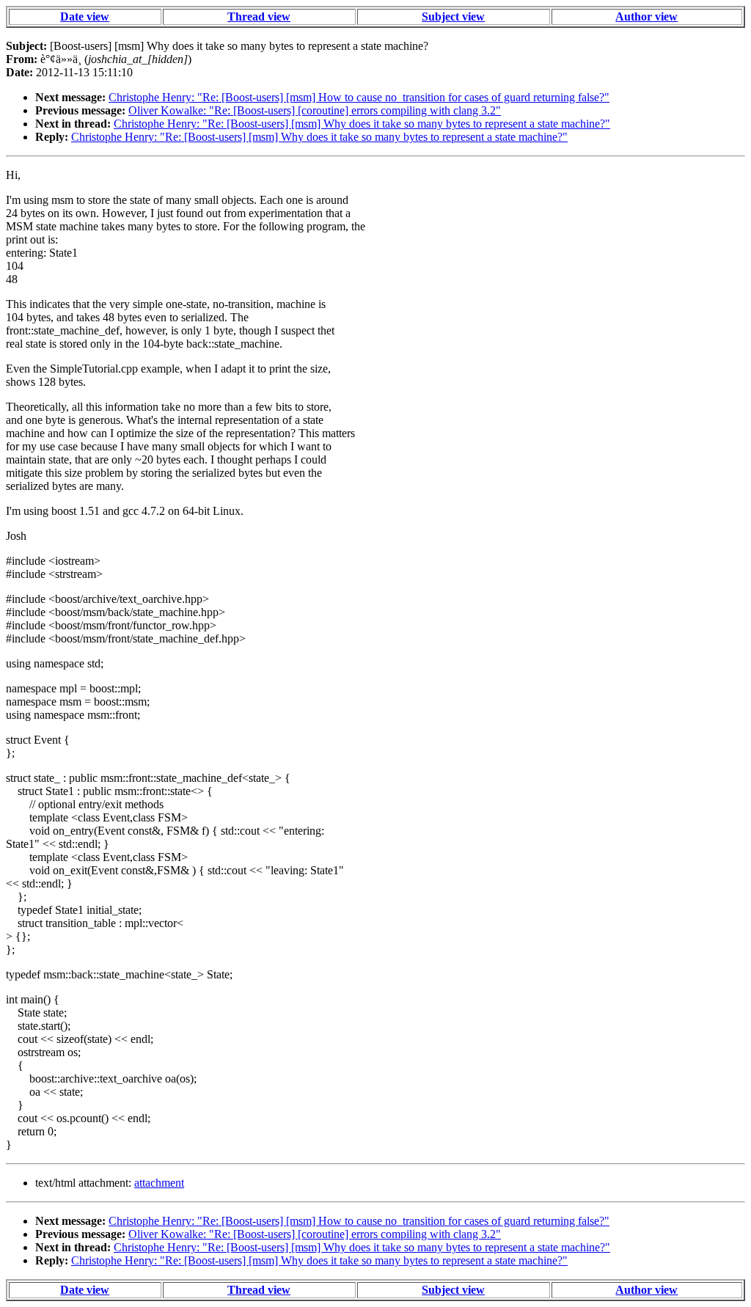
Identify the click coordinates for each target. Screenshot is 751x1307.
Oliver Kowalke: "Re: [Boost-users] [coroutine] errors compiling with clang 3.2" (314, 110)
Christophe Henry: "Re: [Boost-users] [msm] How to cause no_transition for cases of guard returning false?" (359, 97)
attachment (159, 1182)
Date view (84, 16)
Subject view (453, 16)
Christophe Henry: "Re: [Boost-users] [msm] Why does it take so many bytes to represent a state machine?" (362, 123)
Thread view (258, 16)
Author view (646, 16)
